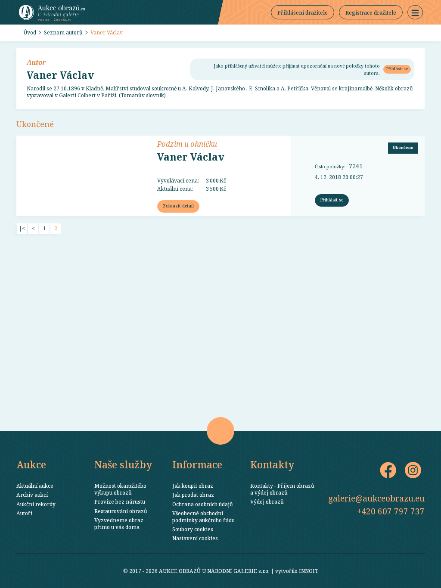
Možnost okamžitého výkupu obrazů (120, 489)
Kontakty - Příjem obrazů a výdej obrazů (282, 489)
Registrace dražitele (370, 12)
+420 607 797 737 (391, 511)
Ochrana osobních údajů (202, 504)
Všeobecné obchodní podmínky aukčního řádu (203, 516)
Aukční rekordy (36, 504)
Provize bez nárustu (119, 501)
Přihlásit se (397, 68)
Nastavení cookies (195, 538)
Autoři (24, 513)
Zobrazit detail (178, 206)
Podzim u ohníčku (187, 144)
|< (22, 228)
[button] (415, 12)
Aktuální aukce (34, 485)
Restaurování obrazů (120, 511)
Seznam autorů (63, 32)
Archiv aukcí (32, 494)
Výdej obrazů (267, 501)
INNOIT (308, 571)
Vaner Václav (106, 32)
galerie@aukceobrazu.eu (376, 498)
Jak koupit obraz (192, 485)
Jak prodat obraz (193, 494)
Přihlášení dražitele (302, 12)
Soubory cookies (192, 529)
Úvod (29, 32)
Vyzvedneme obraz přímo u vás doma (118, 523)
